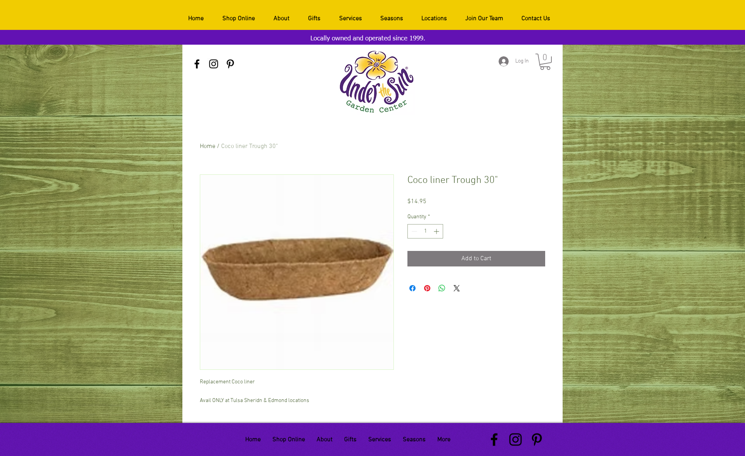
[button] (545, 62)
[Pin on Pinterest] (427, 288)
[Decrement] (413, 231)
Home (207, 146)
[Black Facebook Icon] (197, 64)
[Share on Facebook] (412, 288)
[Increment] (437, 231)
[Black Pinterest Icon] (230, 64)
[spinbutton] (425, 231)
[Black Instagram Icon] (214, 64)
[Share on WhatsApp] (442, 288)
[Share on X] (456, 288)
